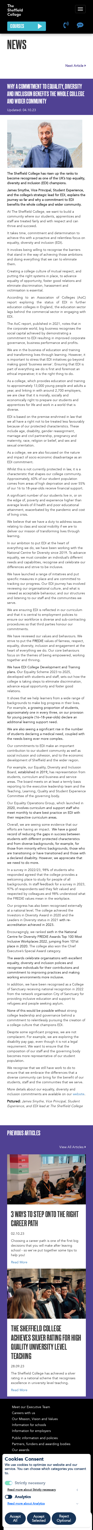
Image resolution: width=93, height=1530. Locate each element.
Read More (19, 1262)
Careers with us (23, 1413)
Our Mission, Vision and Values (35, 1419)
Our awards (20, 1450)
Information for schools (29, 1425)
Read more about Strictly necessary (31, 1490)
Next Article (74, 66)
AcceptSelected (39, 1518)
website (78, 1094)
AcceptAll (15, 1518)
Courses (17, 26)
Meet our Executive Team (31, 1407)
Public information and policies (35, 1438)
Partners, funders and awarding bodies (41, 1444)
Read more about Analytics (26, 1503)
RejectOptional (64, 1518)
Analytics (23, 1496)
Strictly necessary (30, 1483)
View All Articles (71, 1147)
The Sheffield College (15, 8)
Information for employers (31, 1431)
